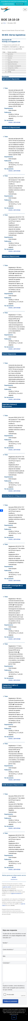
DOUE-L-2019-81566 (14, 399)
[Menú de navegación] (25, 9)
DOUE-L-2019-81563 (14, 251)
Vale (14, 1017)
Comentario (6, 963)
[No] (26, 1014)
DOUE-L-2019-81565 (14, 122)
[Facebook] (1, 510)
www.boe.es (14, 879)
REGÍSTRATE (19, 4)
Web (4, 956)
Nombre (5, 943)
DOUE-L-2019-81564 (14, 210)
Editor (4, 23)
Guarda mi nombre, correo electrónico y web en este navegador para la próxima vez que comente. (13, 987)
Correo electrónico (8, 949)
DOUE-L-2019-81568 (14, 308)
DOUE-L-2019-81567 (14, 349)
